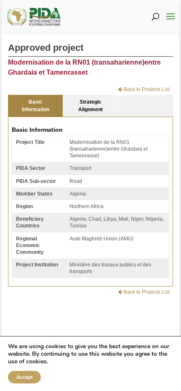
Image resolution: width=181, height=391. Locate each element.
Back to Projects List (146, 89)
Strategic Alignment (90, 105)
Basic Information (35, 105)
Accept (24, 377)
